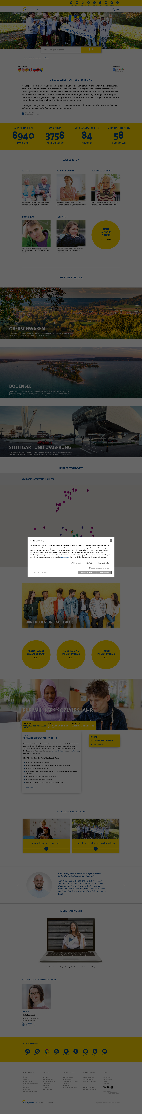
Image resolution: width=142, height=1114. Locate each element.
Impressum (44, 572)
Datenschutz (64, 557)
